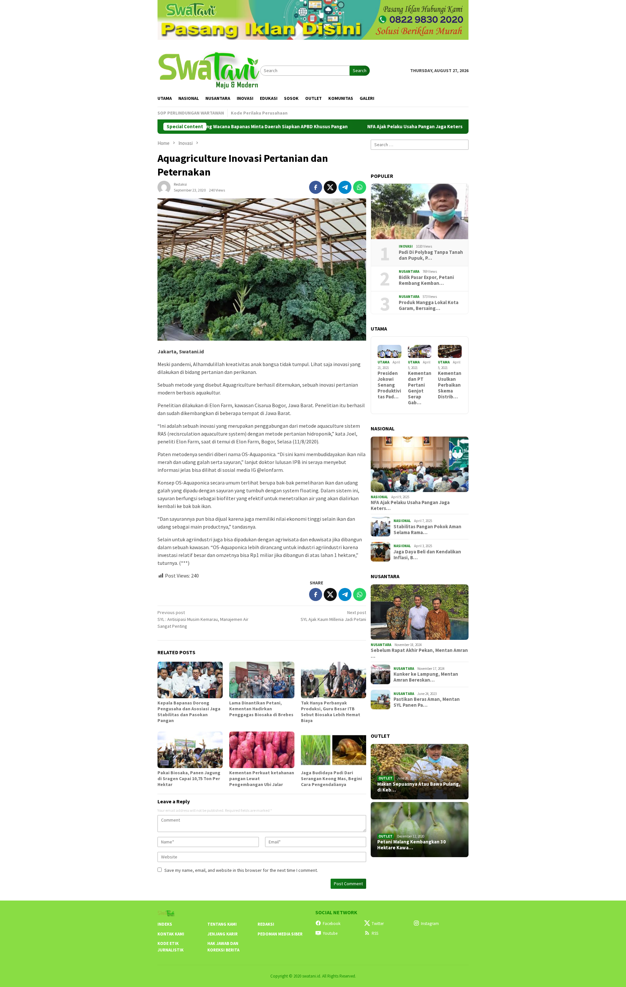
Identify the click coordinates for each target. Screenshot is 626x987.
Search (359, 70)
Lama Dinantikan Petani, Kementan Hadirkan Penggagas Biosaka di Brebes (261, 708)
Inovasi (406, 246)
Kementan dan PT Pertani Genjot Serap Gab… (419, 388)
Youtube (330, 933)
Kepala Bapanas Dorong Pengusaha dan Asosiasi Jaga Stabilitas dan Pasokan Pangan (188, 711)
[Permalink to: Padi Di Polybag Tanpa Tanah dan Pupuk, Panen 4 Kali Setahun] (420, 211)
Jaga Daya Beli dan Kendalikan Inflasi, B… (427, 555)
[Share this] (315, 187)
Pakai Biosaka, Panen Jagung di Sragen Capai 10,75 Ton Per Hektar (188, 778)
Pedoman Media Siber (280, 934)
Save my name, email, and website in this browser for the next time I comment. (241, 870)
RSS (375, 933)
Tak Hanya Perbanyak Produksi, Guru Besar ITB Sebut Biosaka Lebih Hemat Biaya (330, 711)
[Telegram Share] (344, 187)
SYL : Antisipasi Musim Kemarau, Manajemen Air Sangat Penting (202, 619)
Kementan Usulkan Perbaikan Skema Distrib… (449, 385)
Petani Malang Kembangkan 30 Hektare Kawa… (411, 845)
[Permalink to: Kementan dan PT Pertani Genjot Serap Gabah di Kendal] (420, 351)
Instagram (430, 923)
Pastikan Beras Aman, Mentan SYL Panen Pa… (427, 702)
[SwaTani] (208, 70)
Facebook (331, 923)
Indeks (164, 924)
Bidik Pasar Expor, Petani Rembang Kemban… (426, 280)
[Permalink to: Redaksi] (164, 187)
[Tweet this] (330, 187)
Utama (383, 362)
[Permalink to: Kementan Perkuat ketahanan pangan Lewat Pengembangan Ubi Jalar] (261, 750)
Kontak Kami (170, 934)
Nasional (379, 497)
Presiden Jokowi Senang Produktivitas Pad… (389, 385)
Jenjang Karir (222, 934)
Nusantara (409, 271)
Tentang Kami (222, 924)
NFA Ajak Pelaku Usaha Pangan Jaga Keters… (410, 505)
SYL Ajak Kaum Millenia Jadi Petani (333, 615)
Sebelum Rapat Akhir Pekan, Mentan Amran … (419, 653)
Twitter (378, 923)
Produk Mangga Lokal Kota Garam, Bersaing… (428, 305)
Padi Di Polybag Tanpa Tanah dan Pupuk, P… (431, 255)
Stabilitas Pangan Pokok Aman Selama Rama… (427, 529)
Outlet (386, 778)
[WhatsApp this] (359, 187)
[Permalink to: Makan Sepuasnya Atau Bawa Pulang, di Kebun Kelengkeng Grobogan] (420, 771)
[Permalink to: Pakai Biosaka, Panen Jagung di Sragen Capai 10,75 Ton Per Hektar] (190, 750)
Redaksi (266, 924)
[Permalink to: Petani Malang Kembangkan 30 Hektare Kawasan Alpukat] (420, 829)
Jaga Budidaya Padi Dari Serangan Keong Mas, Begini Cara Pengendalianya (331, 778)
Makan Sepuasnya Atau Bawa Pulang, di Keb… (418, 787)
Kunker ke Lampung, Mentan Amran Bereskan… (426, 677)
